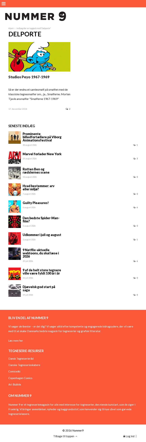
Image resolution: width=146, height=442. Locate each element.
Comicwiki (14, 371)
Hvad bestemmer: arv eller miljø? (38, 187)
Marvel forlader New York (42, 154)
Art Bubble (14, 384)
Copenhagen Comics (20, 378)
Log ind (129, 436)
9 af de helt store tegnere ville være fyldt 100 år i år (42, 271)
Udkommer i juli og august (42, 234)
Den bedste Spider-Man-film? (41, 219)
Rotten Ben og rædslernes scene (36, 170)
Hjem (11, 28)
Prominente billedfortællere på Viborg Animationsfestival (42, 137)
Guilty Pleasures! (36, 202)
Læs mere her (15, 340)
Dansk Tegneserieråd (20, 358)
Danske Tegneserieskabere (24, 365)
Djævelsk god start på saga (39, 288)
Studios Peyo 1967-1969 (28, 77)
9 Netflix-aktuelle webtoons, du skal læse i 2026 (41, 253)
